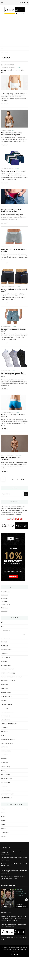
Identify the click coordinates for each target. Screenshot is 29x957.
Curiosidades (5, 665)
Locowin (3, 727)
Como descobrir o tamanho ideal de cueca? (14, 290)
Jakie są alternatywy (7, 712)
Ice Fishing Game (6, 704)
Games (3, 700)
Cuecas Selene (4, 595)
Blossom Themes (16, 949)
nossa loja (11, 920)
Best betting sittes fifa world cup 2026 (12, 634)
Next (22, 479)
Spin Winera (4, 782)
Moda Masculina (6, 743)
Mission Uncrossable (7, 739)
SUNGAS (3, 816)
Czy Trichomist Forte (7, 673)
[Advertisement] (14, 29)
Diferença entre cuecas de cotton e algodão (14, 250)
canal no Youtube (22, 918)
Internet (3, 708)
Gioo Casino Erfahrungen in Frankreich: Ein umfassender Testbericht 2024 (14, 864)
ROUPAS (3, 824)
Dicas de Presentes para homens (10, 676)
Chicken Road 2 (5, 649)
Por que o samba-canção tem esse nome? (13, 330)
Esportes (3, 688)
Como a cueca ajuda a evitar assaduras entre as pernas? (11, 134)
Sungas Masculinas (5, 591)
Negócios (4, 747)
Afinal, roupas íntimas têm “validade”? (11, 458)
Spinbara (3, 786)
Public (3, 770)
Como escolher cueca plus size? (12, 71)
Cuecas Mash (4, 611)
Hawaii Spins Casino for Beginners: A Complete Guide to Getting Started (14, 851)
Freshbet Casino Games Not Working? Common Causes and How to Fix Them (14, 871)
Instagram (4, 920)
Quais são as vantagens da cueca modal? (13, 416)
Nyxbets (3, 755)
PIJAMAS (3, 820)
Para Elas (4, 762)
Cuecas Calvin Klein (5, 604)
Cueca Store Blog (14, 947)
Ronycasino (4, 774)
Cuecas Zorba (4, 601)
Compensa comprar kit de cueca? (13, 171)
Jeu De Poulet (5, 715)
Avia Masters (5, 630)
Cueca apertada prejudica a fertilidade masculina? (11, 210)
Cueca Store (18, 455)
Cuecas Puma (4, 598)
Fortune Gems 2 (5, 696)
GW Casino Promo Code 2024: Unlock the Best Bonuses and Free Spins (14, 858)
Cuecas (18, 67)
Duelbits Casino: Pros (7, 680)
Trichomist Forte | (6, 793)
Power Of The (5, 766)
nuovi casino (5, 751)
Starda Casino (5, 790)
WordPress (14, 951)
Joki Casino (4, 719)
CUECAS (3, 809)
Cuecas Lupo (4, 607)
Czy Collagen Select (7, 669)
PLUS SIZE (3, 828)
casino (3, 641)
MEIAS (2, 812)
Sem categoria (5, 778)
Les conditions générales (8, 723)
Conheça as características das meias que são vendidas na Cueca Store (13, 375)
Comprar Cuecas (18, 937)
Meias (14, 370)
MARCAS (3, 836)
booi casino (4, 638)
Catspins (3, 645)
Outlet (3, 758)
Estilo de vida (5, 692)
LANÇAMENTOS (5, 832)
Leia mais (3, 103)
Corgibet (3, 653)
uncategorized (5, 797)
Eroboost (4, 684)
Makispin (3, 731)
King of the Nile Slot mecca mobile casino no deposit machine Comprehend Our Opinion (13, 877)
